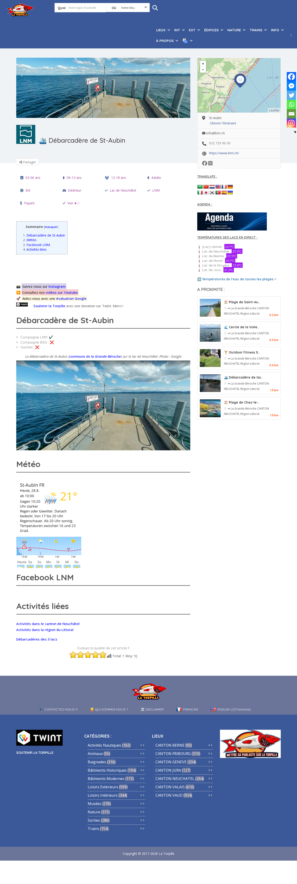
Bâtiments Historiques (107, 770)
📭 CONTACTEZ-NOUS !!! (58, 709)
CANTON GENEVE (171, 761)
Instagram (57, 286)
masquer (51, 227)
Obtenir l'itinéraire (223, 123)
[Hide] (295, 132)
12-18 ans (118, 177)
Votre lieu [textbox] (128, 8)
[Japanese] (206, 192)
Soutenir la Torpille (49, 305)
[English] (218, 187)
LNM (156, 190)
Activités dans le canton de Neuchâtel (48, 623)
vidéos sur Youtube (62, 292)
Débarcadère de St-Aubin (44, 235)
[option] (103, 88)
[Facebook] (291, 76)
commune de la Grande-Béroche (95, 356)
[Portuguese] (218, 192)
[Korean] (212, 192)
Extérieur (74, 190)
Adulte (156, 177)
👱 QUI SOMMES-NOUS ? (109, 709)
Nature (94, 812)
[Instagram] (291, 123)
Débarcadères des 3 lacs (36, 639)
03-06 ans (33, 177)
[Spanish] (224, 192)
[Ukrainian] (230, 192)
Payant (29, 203)
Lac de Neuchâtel (123, 190)
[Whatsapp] (291, 104)
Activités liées (35, 249)
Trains (93, 828)
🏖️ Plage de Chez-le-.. (242, 402)
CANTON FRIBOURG (173, 753)
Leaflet (274, 110)
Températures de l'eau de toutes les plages (237, 279)
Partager (29, 162)
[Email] (291, 113)
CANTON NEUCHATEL (174, 778)
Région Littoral (249, 314)
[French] (224, 187)
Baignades (97, 761)
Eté (28, 190)
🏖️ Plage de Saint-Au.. (242, 302)
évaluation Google (71, 298)
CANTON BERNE (169, 745)
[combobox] (127, 8)
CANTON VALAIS (170, 786)
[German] (230, 187)
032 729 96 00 (219, 143)
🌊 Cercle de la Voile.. (241, 327)
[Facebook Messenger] (291, 86)
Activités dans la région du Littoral (45, 629)
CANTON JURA (168, 770)
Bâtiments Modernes (106, 778)
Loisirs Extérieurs (103, 786)
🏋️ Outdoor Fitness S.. (242, 352)
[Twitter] (291, 95)
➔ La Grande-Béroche (242, 308)
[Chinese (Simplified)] (206, 187)
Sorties (94, 820)
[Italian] (200, 192)
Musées (94, 803)
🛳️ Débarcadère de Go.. (243, 377)
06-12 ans (74, 177)
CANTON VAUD (169, 795)
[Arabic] (200, 187)
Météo (29, 240)
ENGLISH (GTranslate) (234, 709)
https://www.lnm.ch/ (224, 153)
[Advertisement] (104, 268)
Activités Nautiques (104, 745)
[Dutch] (212, 187)
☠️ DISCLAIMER (152, 709)
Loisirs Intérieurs (103, 795)
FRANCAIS (190, 709)
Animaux (95, 753)
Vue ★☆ (74, 203)
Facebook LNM (36, 245)
